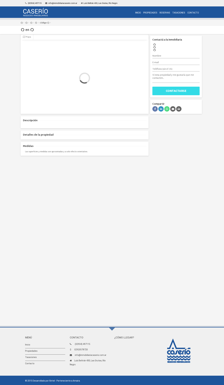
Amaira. (76, 380)
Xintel (52, 380)
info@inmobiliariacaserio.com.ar (62, 3)
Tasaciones (178, 12)
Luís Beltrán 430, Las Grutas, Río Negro (100, 3)
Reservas (165, 12)
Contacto (193, 12)
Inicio (138, 12)
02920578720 (81, 349)
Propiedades (150, 12)
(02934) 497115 (34, 3)
